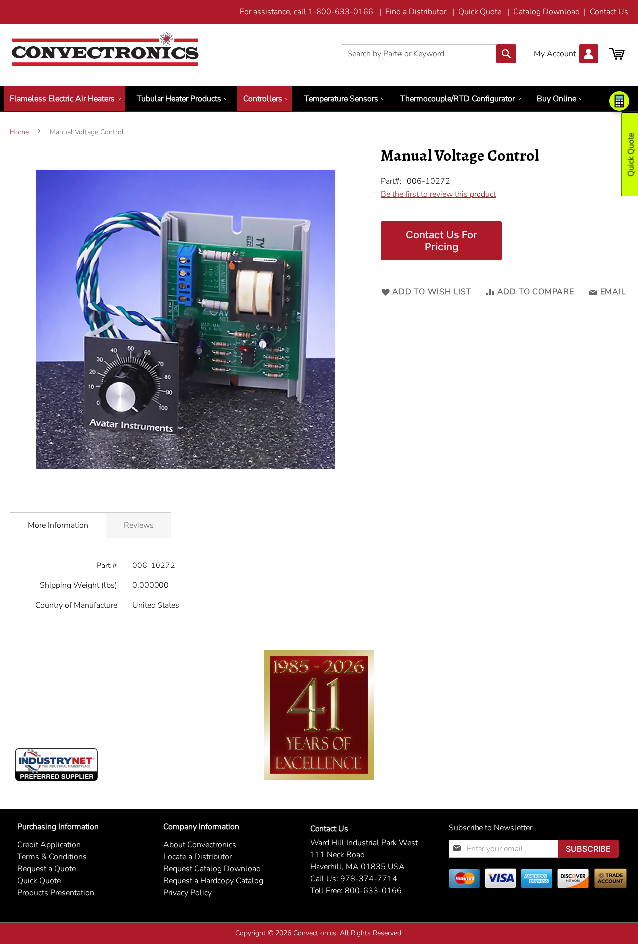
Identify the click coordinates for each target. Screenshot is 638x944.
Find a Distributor (415, 11)
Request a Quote (46, 868)
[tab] (58, 525)
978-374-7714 (368, 878)
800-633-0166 (373, 890)
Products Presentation (55, 892)
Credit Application (49, 844)
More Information (58, 525)
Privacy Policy (187, 892)
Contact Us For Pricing (441, 241)
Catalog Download (546, 11)
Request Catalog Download (212, 868)
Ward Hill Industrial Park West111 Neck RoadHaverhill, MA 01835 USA (364, 854)
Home (19, 132)
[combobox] (429, 53)
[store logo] (105, 49)
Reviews (139, 525)
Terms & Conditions (52, 856)
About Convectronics (199, 844)
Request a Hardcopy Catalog (213, 880)
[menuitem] (64, 98)
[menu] (319, 98)
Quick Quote (479, 11)
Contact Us (609, 11)
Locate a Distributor (197, 856)
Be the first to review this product (438, 194)
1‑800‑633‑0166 (340, 11)
